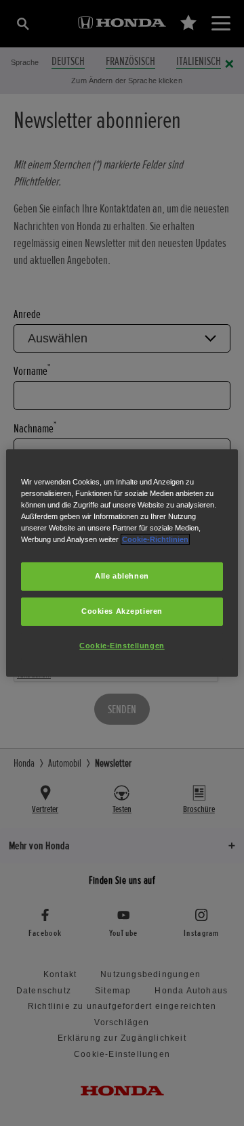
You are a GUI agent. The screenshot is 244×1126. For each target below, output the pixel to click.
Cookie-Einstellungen (121, 645)
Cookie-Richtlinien (155, 539)
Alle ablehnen (121, 576)
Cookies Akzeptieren (122, 611)
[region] (122, 563)
